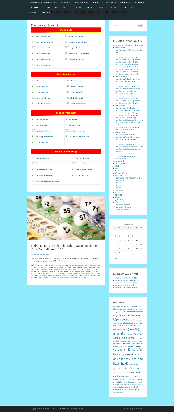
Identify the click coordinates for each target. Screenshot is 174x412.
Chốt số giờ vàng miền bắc (121, 306)
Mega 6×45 (120, 180)
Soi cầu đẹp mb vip (81, 2)
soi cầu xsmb (124, 379)
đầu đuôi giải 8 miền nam (44, 137)
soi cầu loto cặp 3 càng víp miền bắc (128, 79)
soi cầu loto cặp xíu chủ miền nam (127, 137)
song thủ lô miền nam (77, 131)
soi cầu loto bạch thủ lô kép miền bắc (128, 60)
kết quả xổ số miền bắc (132, 341)
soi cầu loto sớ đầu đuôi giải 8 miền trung (129, 120)
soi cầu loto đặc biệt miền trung (126, 113)
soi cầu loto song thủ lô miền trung (127, 127)
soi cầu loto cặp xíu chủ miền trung (127, 110)
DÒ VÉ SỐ (123, 7)
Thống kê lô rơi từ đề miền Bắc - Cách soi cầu (64, 277)
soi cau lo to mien (39, 275)
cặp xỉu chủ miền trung (44, 169)
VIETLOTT (90, 7)
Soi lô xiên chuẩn (131, 384)
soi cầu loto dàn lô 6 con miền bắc (127, 72)
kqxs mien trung (37, 273)
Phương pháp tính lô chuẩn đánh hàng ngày (127, 346)
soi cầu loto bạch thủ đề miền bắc (127, 57)
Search (140, 25)
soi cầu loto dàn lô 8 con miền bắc (127, 74)
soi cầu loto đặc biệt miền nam (126, 139)
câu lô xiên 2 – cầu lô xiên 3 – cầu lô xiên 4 (43, 2)
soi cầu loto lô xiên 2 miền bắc (126, 91)
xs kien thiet (82, 277)
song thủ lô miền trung (84, 169)
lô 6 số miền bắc (41, 81)
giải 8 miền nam (41, 125)
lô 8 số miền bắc (77, 81)
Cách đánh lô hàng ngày (57, 267)
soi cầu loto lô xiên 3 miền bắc (126, 93)
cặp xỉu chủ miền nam (43, 131)
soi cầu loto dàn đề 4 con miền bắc (127, 81)
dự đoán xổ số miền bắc (125, 323)
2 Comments (45, 254)
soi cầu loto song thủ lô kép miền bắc (128, 101)
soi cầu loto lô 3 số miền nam (125, 144)
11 (124, 240)
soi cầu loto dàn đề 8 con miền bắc (127, 86)
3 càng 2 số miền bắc (43, 98)
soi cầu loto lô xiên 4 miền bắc (126, 96)
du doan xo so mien (46, 271)
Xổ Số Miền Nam (121, 389)
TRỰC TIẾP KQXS (35, 7)
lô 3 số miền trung (82, 175)
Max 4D (119, 185)
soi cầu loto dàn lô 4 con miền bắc (127, 69)
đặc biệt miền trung (82, 158)
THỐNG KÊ (102, 7)
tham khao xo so (63, 275)
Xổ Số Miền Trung (132, 389)
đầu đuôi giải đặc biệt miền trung (47, 181)
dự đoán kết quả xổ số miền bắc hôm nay (64, 271)
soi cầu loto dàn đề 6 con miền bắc (127, 84)
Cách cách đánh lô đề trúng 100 (71, 265)
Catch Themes (138, 409)
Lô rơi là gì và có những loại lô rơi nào (61, 273)
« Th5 (115, 259)
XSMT (64, 7)
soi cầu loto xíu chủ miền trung (126, 130)
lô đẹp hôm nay (137, 343)
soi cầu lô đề (124, 376)
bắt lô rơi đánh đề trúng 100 (53, 265)
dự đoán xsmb (126, 319)
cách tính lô (122, 312)
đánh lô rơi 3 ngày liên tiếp (85, 271)
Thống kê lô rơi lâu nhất (76, 275)
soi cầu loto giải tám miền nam (126, 142)
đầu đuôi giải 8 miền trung (45, 175)
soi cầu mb (48, 275)
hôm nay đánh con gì (128, 334)
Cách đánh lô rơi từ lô (91, 269)
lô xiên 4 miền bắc (42, 92)
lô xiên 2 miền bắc (42, 86)
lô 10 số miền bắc (77, 98)
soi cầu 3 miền (122, 349)
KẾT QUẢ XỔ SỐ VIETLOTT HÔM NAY (129, 178)
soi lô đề (55, 275)
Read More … (63, 261)
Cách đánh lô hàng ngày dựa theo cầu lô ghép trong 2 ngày (82, 267)
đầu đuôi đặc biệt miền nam (79, 137)
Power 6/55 (120, 188)
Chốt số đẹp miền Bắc (125, 309)
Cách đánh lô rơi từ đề (77, 269)
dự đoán (124, 315)
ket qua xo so (121, 341)
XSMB (47, 7)
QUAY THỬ (33, 12)
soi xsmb (137, 384)
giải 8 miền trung (41, 164)
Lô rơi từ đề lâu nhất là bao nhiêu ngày (84, 273)
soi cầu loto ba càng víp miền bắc (127, 55)
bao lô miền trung (82, 164)
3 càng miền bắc (77, 92)
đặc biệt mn (73, 119)
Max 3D (119, 183)
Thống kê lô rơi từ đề (44, 277)
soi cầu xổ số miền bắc (132, 382)
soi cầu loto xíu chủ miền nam (126, 156)
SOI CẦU (113, 7)
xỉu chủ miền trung (42, 158)
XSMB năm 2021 (123, 387)
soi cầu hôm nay (129, 368)
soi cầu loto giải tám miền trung (126, 115)
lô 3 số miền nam (42, 142)
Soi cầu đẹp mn (110, 2)
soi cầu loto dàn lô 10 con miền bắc (127, 67)
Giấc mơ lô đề (139, 2)
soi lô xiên (123, 384)
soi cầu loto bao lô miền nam (125, 134)
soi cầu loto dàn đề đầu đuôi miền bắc (128, 64)
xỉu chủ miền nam (42, 119)
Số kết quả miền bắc (123, 204)
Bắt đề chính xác (125, 2)
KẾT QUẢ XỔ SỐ (76, 7)
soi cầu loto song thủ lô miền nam (127, 154)
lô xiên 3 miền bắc (77, 86)
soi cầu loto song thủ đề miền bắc (127, 98)
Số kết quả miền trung (123, 207)
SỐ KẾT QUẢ (45, 12)
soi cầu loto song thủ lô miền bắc (127, 103)
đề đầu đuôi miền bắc (43, 104)
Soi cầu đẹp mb (66, 2)
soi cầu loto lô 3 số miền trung (126, 118)
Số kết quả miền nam (123, 209)
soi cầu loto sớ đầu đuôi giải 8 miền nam (129, 147)
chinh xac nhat (35, 271)
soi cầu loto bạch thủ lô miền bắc (127, 62)
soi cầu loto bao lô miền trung (125, 108)
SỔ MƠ (133, 7)
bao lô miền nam (75, 125)
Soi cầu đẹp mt (96, 2)
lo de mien (46, 273)
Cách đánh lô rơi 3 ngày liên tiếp (40, 269)
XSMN (56, 7)
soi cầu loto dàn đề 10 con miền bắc (128, 89)
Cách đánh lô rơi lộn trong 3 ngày (60, 269)
